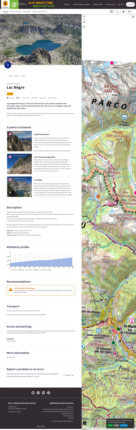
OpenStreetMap (91, 427)
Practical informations (39, 11)
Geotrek (70, 418)
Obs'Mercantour (68, 416)
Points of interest (15, 11)
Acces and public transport (81, 4)
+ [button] (84, 16)
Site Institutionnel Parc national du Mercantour (58, 409)
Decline (116, 425)
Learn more (124, 425)
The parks (67, 4)
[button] (84, 21)
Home (10, 76)
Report (68, 375)
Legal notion (41, 426)
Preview (5, 11)
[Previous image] (10, 141)
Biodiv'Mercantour (67, 414)
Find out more (110, 4)
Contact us (70, 407)
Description (26, 11)
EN (122, 4)
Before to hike (97, 4)
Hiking (16, 76)
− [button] (84, 19)
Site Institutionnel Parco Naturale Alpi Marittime (57, 411)
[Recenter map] (84, 26)
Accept (110, 425)
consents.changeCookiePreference (62, 421)
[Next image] (29, 141)
